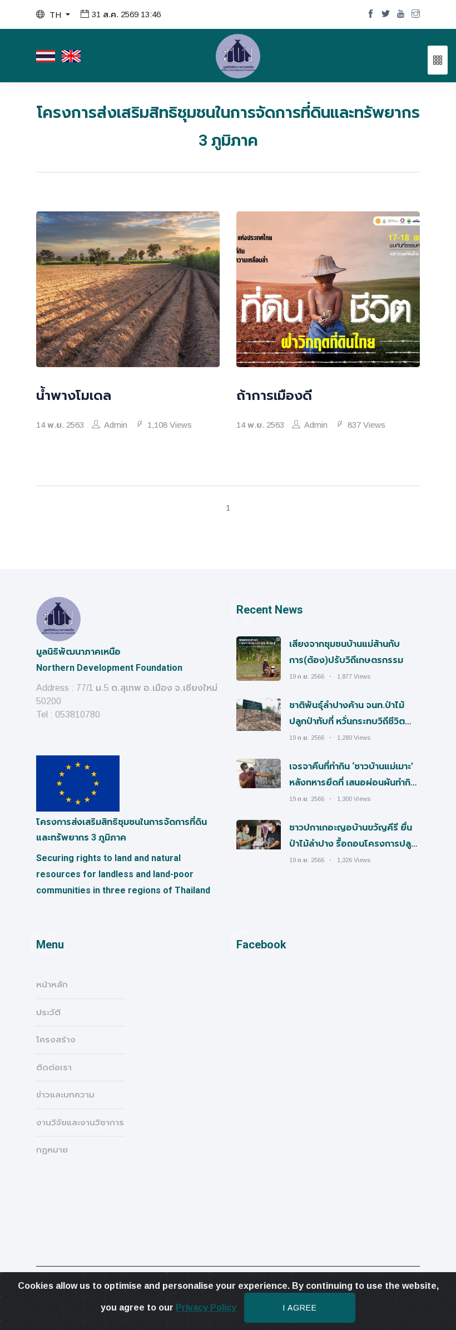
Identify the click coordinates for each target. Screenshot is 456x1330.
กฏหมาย (52, 1149)
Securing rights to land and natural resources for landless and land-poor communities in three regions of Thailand (123, 874)
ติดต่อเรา (54, 1067)
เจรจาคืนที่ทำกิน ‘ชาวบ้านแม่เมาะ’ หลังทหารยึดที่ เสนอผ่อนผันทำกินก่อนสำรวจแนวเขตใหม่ (352, 782)
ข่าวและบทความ (65, 1094)
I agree (299, 1307)
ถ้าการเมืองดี (274, 395)
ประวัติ (48, 1012)
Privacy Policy (206, 1307)
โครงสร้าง (56, 1039)
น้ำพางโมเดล (73, 395)
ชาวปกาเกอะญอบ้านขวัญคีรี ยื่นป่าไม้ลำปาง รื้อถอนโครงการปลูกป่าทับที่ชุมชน (353, 843)
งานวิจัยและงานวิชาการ (80, 1122)
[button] (53, 14)
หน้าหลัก (52, 984)
